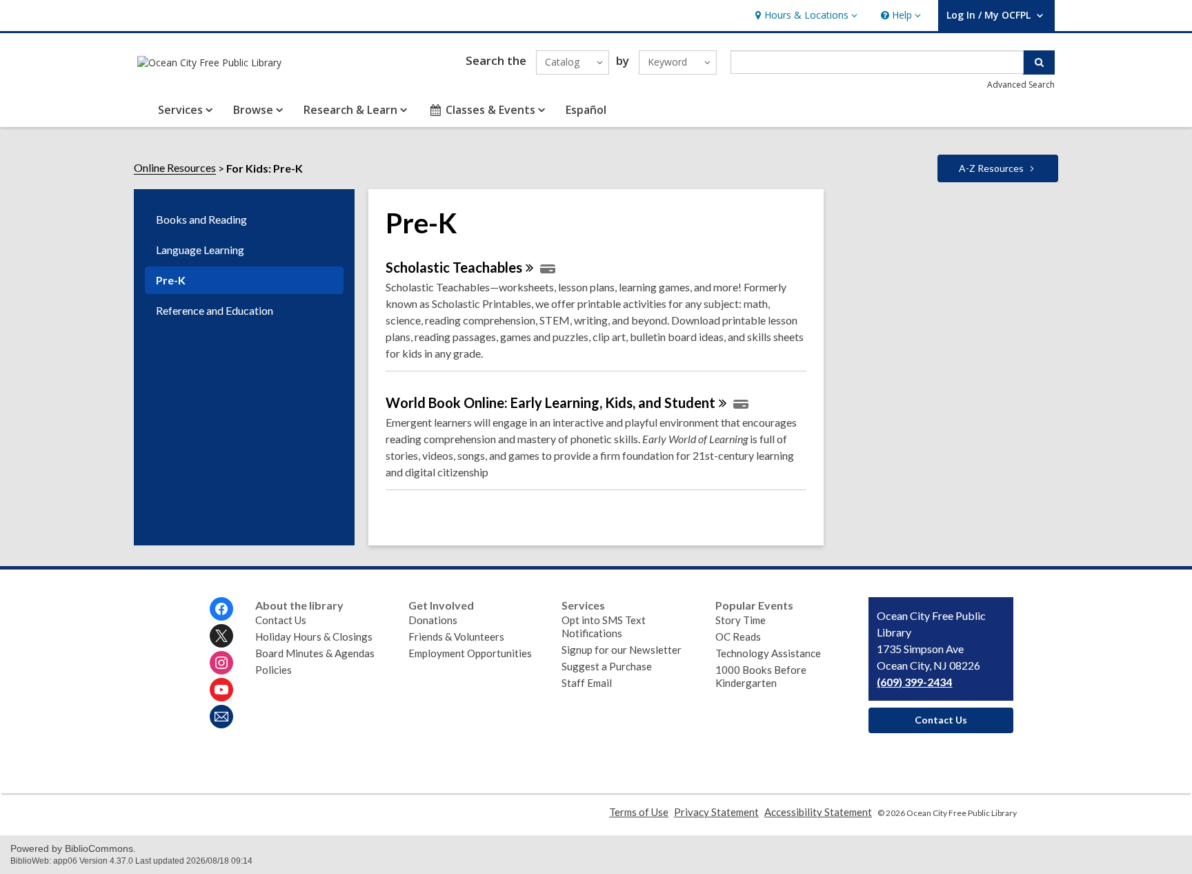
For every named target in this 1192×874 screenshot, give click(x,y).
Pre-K (171, 280)
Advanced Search (1021, 84)
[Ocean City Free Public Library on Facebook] (221, 609)
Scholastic (454, 267)
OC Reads (738, 636)
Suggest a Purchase (607, 666)
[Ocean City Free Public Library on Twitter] (221, 636)
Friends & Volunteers (456, 636)
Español (586, 109)
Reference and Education (214, 310)
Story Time (740, 620)
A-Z (991, 168)
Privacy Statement (716, 812)
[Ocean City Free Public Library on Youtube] (221, 689)
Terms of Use (638, 812)
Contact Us (280, 620)
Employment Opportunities (470, 653)
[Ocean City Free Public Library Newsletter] (221, 716)
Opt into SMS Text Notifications (604, 626)
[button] (805, 15)
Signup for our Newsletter (622, 649)
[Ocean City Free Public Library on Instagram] (221, 662)
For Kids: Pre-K (264, 168)
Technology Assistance (768, 653)
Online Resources (175, 168)
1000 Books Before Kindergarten (760, 676)
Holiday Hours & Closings (313, 636)
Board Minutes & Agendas (315, 653)
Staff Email (587, 683)
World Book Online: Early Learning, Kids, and (550, 402)
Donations (432, 620)
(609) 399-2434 (914, 681)
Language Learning (200, 249)
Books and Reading (201, 219)
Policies (273, 669)
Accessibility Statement (818, 812)
